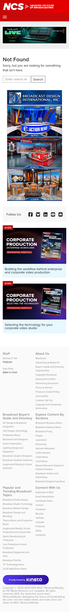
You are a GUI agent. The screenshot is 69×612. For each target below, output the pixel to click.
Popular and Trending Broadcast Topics (17, 491)
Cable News (42, 457)
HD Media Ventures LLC (19, 591)
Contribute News (44, 501)
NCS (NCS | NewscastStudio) (47, 588)
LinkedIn (40, 522)
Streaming (41, 444)
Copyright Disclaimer (46, 375)
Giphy (38, 530)
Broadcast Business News (49, 423)
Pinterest (40, 526)
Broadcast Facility (12, 560)
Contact (40, 505)
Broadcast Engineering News (50, 481)
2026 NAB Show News (15, 569)
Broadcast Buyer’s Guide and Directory (17, 416)
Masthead (41, 358)
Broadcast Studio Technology (17, 504)
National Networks (45, 448)
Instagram (41, 535)
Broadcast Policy (44, 431)
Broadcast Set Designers (15, 439)
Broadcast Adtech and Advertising (47, 475)
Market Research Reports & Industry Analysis (49, 467)
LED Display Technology (15, 431)
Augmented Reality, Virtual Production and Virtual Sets (17, 530)
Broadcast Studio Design (15, 499)
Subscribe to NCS (45, 492)
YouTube (40, 518)
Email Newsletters (45, 496)
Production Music (11, 435)
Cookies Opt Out (44, 400)
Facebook (41, 509)
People (39, 435)
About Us (42, 353)
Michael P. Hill (10, 358)
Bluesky (40, 513)
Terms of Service (44, 387)
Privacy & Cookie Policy (47, 392)
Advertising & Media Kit (47, 362)
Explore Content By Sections (50, 416)
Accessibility (42, 396)
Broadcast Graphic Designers (17, 456)
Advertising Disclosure (47, 383)
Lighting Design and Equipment (13, 449)
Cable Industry (43, 452)
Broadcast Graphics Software (18, 460)
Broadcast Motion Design (16, 508)
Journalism (41, 440)
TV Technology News (13, 564)
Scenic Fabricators (12, 443)
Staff (6, 353)
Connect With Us (48, 487)
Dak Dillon (8, 368)
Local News (41, 461)
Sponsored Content (45, 379)
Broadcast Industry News (48, 427)
